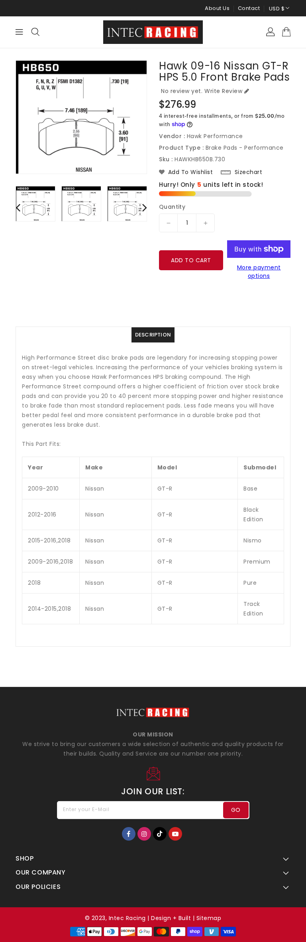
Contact (249, 8)
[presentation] (18, 207)
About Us (217, 8)
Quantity (172, 207)
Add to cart (191, 260)
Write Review (223, 91)
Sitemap (209, 918)
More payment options (259, 271)
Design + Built (171, 918)
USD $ (277, 8)
